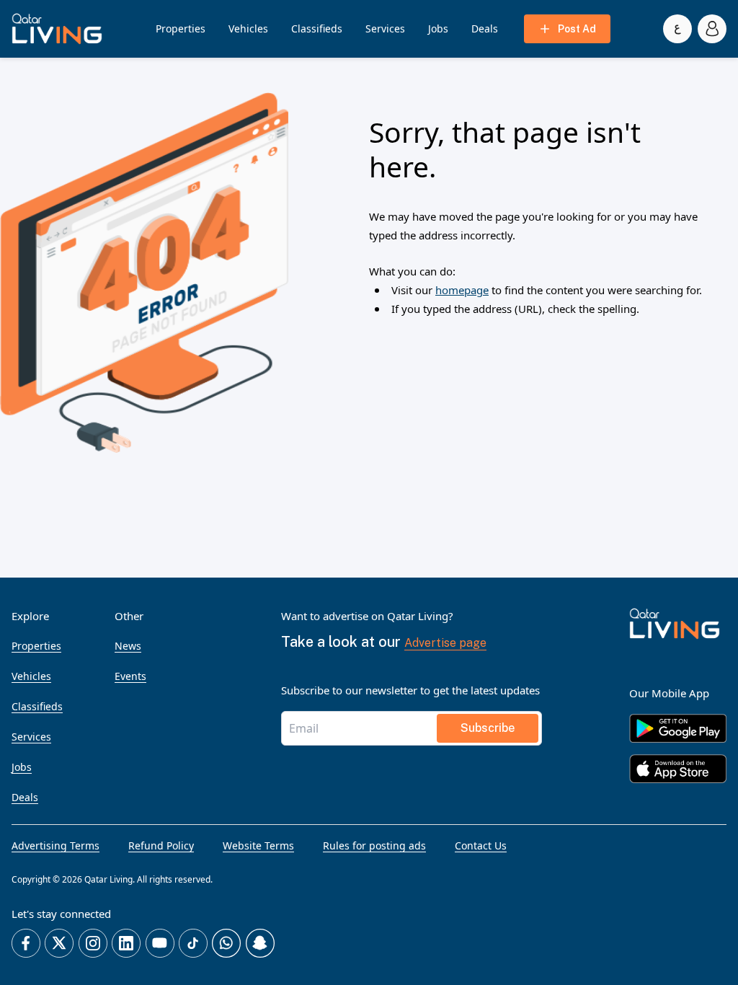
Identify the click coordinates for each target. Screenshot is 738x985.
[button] (57, 29)
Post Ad (577, 29)
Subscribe (488, 728)
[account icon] (712, 28)
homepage (462, 290)
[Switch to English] (677, 28)
